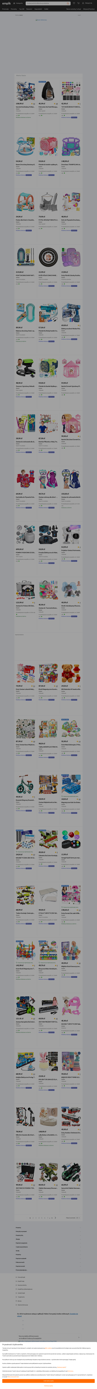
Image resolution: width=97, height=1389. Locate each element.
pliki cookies (48, 1348)
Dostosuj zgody (61, 1367)
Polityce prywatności (13, 1377)
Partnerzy (70, 1371)
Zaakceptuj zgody (48, 1381)
